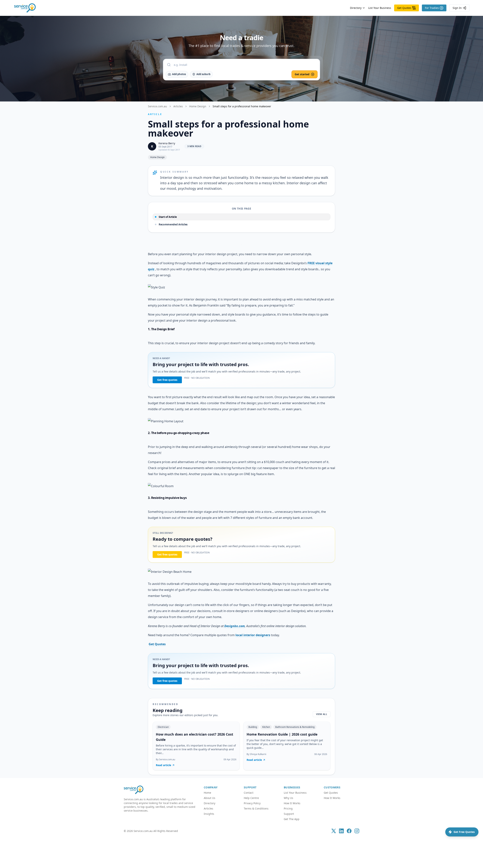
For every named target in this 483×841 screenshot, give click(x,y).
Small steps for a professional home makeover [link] (242, 106)
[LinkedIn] (341, 831)
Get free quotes (167, 380)
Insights (209, 814)
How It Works (292, 803)
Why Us (288, 798)
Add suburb (203, 74)
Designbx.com (234, 626)
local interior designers (252, 635)
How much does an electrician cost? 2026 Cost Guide (194, 737)
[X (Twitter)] (333, 831)
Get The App (291, 819)
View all (321, 714)
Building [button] (252, 727)
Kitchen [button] (266, 727)
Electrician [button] (163, 727)
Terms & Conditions (256, 808)
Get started (302, 74)
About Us (209, 798)
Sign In (457, 8)
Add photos (179, 74)
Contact (248, 792)
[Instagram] (357, 831)
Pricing (288, 808)
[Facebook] (349, 831)
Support (289, 814)
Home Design (197, 106)
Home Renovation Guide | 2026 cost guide (282, 734)
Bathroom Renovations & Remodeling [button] (295, 727)
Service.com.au (157, 106)
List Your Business (379, 8)
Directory (355, 8)
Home (207, 792)
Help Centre (251, 798)
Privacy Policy (252, 803)
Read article (163, 765)
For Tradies (432, 8)
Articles (178, 106)
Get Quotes (404, 8)
